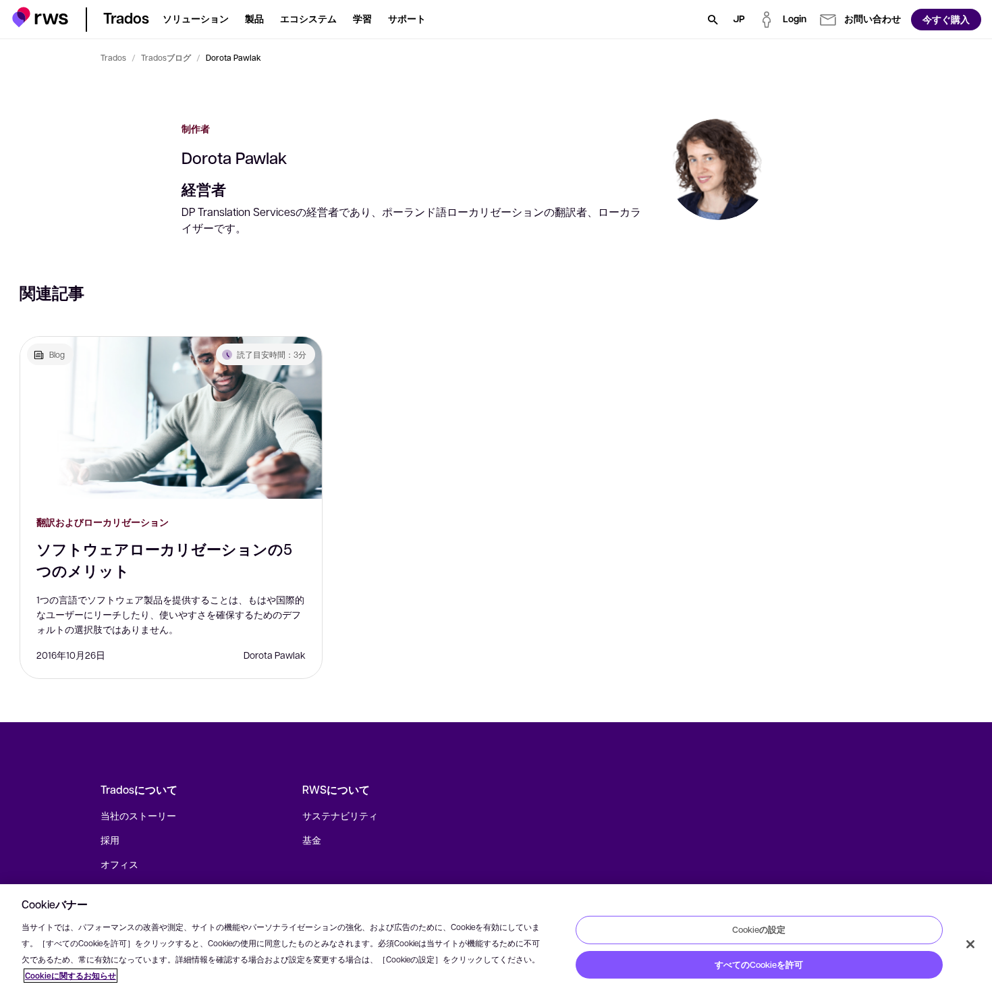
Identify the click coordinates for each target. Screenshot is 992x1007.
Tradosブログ (166, 57)
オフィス (119, 864)
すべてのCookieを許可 (759, 964)
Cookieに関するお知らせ (70, 975)
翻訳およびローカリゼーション (102, 522)
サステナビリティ (340, 815)
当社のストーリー (138, 815)
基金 (311, 840)
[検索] (712, 19)
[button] (40, 17)
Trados (113, 57)
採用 (110, 840)
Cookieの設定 (759, 929)
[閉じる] (970, 944)
